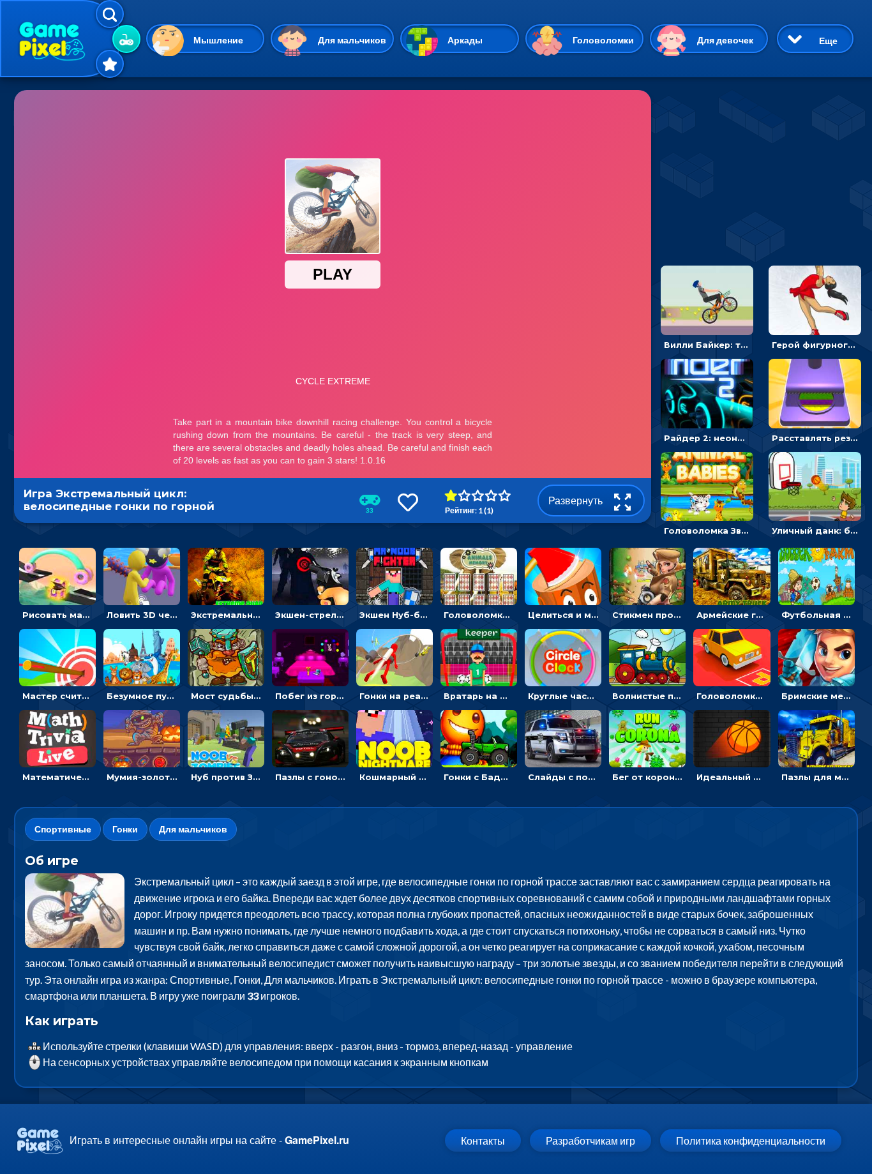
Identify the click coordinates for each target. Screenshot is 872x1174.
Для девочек (725, 39)
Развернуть (576, 500)
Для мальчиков (352, 39)
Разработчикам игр (590, 1140)
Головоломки (603, 39)
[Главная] (60, 38)
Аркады (465, 39)
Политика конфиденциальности (750, 1140)
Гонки (125, 829)
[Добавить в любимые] (408, 502)
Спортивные (62, 829)
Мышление (218, 39)
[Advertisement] (758, 170)
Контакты (483, 1140)
